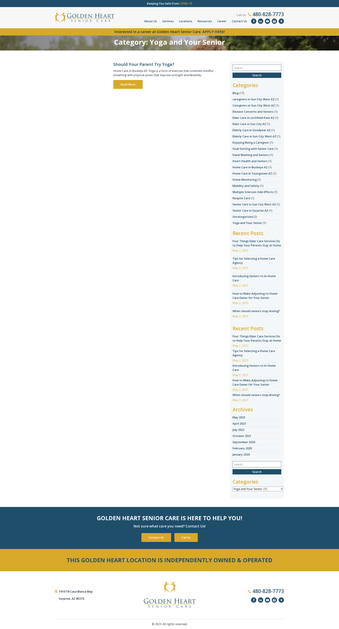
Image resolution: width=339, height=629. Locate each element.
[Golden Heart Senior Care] (169, 595)
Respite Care (241, 198)
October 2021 (242, 436)
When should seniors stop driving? (256, 311)
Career (222, 21)
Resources (205, 21)
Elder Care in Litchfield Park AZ (253, 118)
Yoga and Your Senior (247, 223)
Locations (185, 21)
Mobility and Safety (246, 186)
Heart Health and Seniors (250, 161)
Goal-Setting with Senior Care (253, 149)
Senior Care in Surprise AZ (250, 210)
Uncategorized (243, 217)
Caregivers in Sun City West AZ (254, 105)
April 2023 (239, 424)
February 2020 (242, 448)
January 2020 (241, 454)
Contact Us (239, 21)
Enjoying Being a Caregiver (251, 142)
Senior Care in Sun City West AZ (254, 204)
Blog (236, 93)
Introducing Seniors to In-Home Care (254, 278)
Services (168, 21)
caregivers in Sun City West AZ (254, 99)
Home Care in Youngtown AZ (252, 173)
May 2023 (239, 417)
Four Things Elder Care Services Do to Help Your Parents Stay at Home (257, 243)
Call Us (186, 537)
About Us (150, 21)
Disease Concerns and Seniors (253, 112)
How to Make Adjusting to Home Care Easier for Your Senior (255, 296)
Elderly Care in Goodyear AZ (252, 130)
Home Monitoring (245, 180)
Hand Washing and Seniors (251, 155)
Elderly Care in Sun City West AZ (254, 136)
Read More (128, 84)
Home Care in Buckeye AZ (250, 167)
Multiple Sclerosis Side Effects (253, 192)
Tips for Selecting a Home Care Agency (254, 261)
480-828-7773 (267, 14)
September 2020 (244, 442)
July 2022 (238, 430)
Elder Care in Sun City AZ (249, 124)
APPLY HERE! (213, 31)
